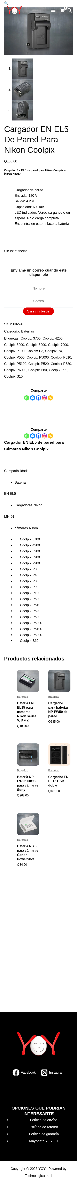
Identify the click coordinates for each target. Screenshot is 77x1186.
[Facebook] (38, 397)
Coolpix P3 (34, 351)
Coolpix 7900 (58, 345)
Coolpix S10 (13, 376)
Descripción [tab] (24, 410)
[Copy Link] (50, 397)
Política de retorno (44, 1127)
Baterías (27, 331)
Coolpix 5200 (14, 345)
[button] (70, 10)
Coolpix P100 (14, 351)
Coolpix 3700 (30, 338)
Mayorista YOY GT (43, 1141)
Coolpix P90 (58, 370)
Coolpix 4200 (52, 338)
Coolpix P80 (37, 370)
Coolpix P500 (14, 357)
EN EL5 (20, 229)
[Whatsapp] (26, 397)
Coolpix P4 (53, 351)
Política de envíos (43, 1120)
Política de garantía (44, 1134)
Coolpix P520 (38, 364)
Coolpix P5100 (15, 364)
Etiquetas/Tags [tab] (26, 417)
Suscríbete (38, 311)
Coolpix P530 (61, 364)
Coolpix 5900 (36, 345)
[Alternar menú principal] (53, 10)
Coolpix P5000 (37, 357)
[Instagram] (44, 397)
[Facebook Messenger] (32, 436)
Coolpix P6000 (15, 370)
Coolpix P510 (61, 357)
